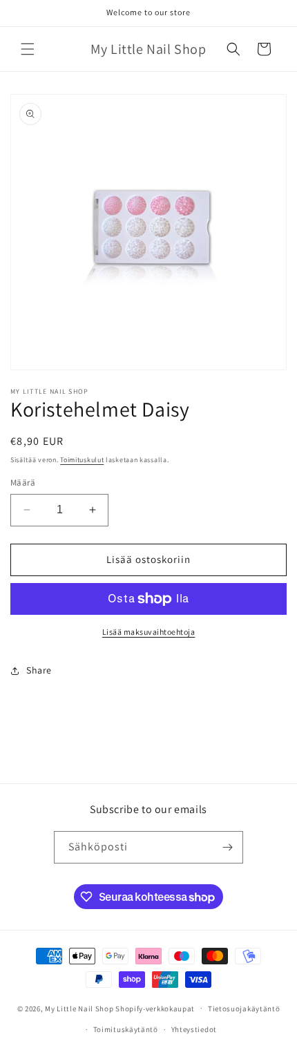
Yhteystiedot (194, 1029)
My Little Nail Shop (79, 1008)
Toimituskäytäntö (125, 1029)
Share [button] (39, 670)
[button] (27, 49)
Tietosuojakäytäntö (244, 1008)
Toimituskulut (82, 459)
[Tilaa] (227, 847)
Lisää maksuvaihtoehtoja (148, 632)
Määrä (22, 482)
